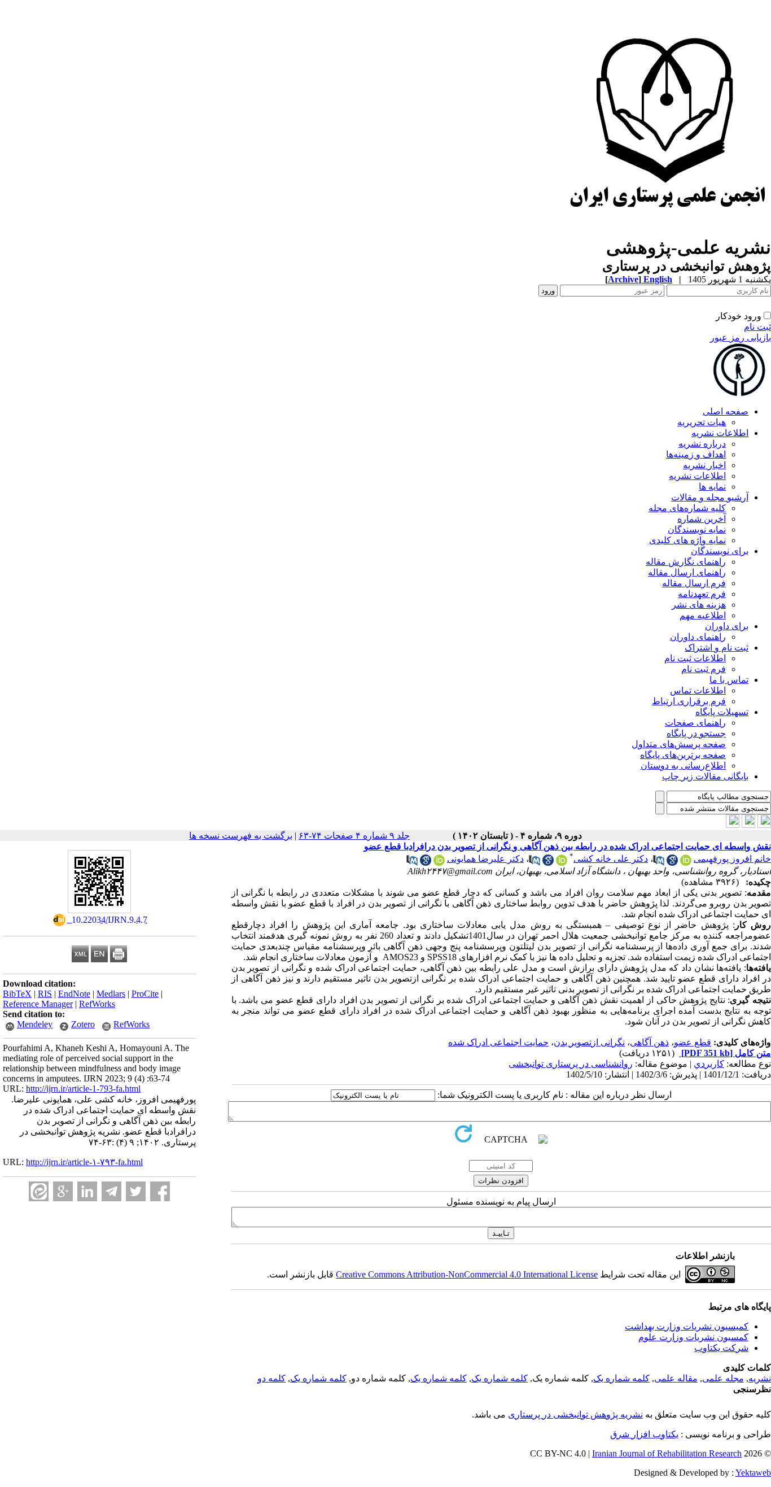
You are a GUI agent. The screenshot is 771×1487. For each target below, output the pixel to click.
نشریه (759, 1378)
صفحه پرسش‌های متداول (679, 744)
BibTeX (17, 993)
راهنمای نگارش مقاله (686, 561)
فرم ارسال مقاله (694, 583)
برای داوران (726, 626)
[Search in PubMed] (658, 862)
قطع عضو (692, 1042)
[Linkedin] (87, 1191)
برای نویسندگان (719, 551)
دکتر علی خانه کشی (610, 859)
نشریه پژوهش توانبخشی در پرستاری (575, 1414)
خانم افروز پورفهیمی (732, 859)
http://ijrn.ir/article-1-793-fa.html (83, 1088)
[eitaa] (39, 1191)
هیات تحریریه (701, 422)
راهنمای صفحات (695, 722)
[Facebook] (160, 1191)
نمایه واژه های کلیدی (687, 540)
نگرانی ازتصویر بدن (589, 1042)
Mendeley (34, 1024)
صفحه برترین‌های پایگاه (683, 755)
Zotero (83, 1024)
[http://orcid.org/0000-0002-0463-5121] (685, 862)
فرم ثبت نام (703, 669)
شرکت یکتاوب (721, 1348)
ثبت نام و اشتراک (716, 647)
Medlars (111, 993)
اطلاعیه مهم (703, 615)
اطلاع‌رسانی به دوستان (683, 765)
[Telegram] (111, 1191)
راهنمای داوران (698, 637)
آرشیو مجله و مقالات (709, 497)
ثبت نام (757, 327)
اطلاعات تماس (698, 690)
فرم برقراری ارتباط (689, 701)
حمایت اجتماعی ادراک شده (498, 1042)
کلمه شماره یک (621, 1378)
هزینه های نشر (699, 604)
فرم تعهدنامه (702, 594)
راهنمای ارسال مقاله (687, 572)
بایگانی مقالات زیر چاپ (705, 776)
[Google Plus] (63, 1191)
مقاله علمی (676, 1378)
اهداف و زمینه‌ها (696, 454)
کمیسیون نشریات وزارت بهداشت (686, 1326)
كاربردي (709, 1064)
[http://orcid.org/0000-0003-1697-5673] (439, 862)
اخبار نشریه (704, 465)
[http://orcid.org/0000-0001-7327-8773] (561, 862)
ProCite (145, 993)
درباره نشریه (702, 443)
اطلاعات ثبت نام (695, 658)
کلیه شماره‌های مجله (687, 508)
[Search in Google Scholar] (672, 862)
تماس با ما (728, 679)
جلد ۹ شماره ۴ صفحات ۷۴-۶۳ (354, 835)
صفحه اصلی (725, 411)
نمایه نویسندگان (697, 529)
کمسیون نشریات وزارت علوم (693, 1337)
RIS (45, 993)
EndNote (74, 993)
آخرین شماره (701, 519)
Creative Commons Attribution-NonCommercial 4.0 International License (467, 1274)
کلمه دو (271, 1378)
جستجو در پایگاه (696, 733)
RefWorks (97, 1004)
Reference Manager (38, 1004)
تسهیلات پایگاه (721, 712)
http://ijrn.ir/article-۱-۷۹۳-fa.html (84, 1162)
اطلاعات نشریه (719, 433)
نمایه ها (712, 486)
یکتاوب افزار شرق (644, 1434)
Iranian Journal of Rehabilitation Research (667, 1453)
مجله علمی (723, 1378)
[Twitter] (136, 1191)
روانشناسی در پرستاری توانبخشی (571, 1064)
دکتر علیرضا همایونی (485, 859)
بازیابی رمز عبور (740, 337)
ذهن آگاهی (649, 1042)
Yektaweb (753, 1472)
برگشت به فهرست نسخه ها (240, 835)
